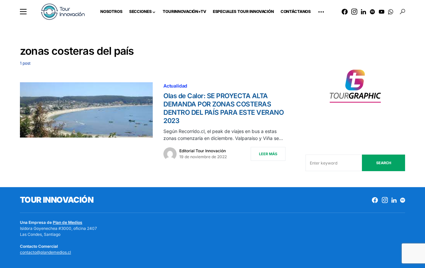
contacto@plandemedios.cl (45, 252)
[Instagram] (354, 12)
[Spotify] (372, 12)
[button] (23, 11)
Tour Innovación (56, 200)
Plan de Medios (67, 222)
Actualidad (175, 86)
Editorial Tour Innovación (202, 150)
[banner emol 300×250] (355, 88)
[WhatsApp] (390, 12)
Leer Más (268, 154)
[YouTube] (381, 12)
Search (383, 163)
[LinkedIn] (363, 12)
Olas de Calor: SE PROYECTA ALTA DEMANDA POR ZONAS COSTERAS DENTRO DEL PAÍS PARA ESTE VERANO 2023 (223, 108)
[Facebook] (345, 12)
